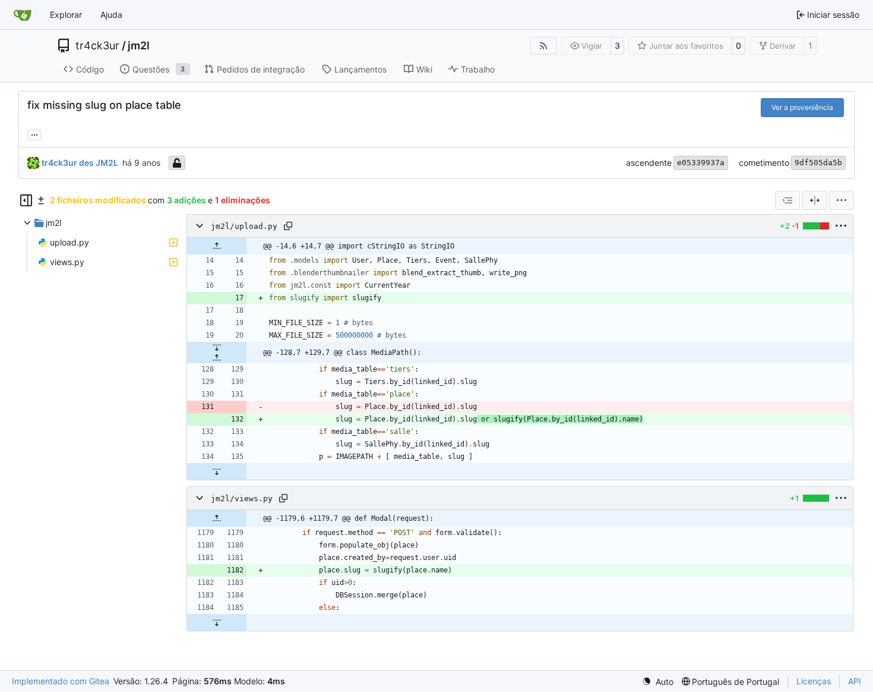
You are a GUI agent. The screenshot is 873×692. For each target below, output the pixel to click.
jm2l (139, 46)
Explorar (66, 15)
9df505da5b (818, 162)
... (34, 133)
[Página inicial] (22, 15)
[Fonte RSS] (543, 46)
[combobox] (787, 200)
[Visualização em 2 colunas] (814, 200)
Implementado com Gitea (60, 681)
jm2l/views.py (242, 498)
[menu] (841, 200)
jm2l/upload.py (244, 226)
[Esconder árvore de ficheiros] (26, 200)
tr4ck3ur (97, 46)
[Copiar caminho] (288, 226)
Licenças (813, 681)
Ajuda (111, 15)
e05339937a (701, 162)
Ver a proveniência (802, 107)
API (854, 681)
